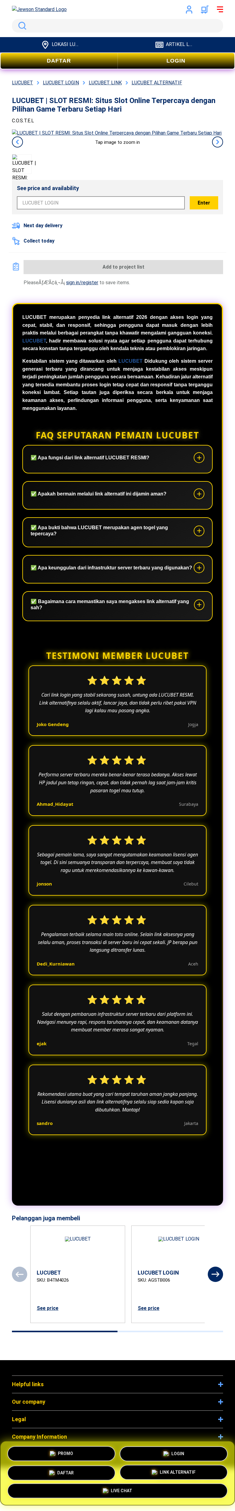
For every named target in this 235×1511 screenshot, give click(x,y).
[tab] (65, 1331)
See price (47, 1308)
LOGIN (175, 61)
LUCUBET (34, 340)
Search (21, 26)
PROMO (65, 1451)
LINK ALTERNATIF (178, 1472)
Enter (204, 203)
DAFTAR (59, 61)
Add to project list (123, 267)
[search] (117, 26)
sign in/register (82, 282)
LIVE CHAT (121, 1492)
